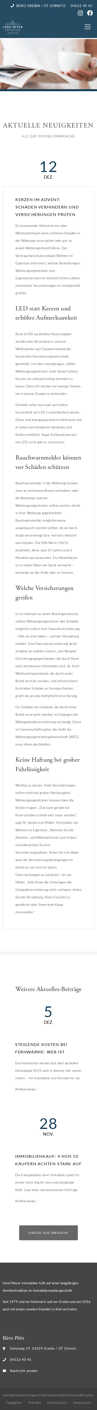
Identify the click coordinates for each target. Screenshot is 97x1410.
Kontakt (34, 1402)
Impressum (82, 1402)
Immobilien (11, 1395)
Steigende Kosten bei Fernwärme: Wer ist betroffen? (41, 1048)
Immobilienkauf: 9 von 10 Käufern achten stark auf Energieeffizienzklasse (48, 1160)
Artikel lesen (26, 1089)
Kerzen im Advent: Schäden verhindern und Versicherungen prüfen (47, 207)
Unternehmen (49, 1395)
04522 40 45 (21, 1359)
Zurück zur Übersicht (48, 1233)
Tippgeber (14, 1402)
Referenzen (69, 1395)
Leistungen (29, 1395)
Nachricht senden (24, 1370)
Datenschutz (57, 1402)
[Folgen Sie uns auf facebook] (90, 13)
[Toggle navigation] (87, 27)
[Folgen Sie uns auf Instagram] (81, 13)
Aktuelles (86, 1395)
